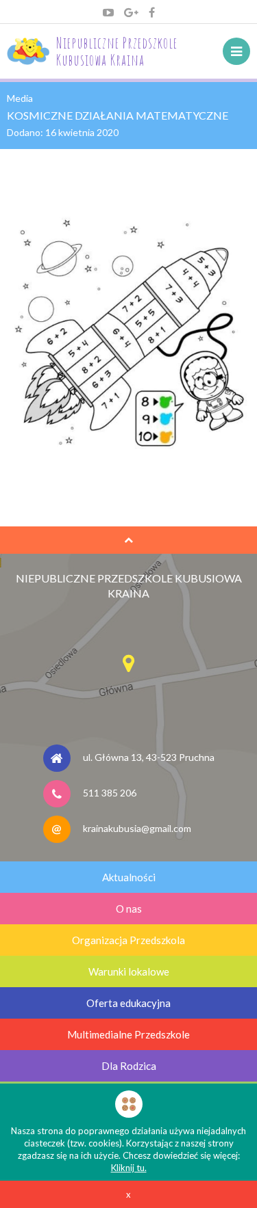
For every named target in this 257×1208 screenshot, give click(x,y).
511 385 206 (109, 792)
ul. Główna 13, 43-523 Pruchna (149, 757)
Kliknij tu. (129, 1167)
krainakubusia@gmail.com (137, 828)
